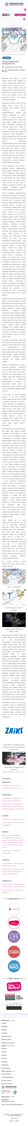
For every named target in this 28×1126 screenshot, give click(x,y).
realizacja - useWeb (14, 1121)
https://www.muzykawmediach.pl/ (15, 772)
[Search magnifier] (25, 10)
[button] (24, 19)
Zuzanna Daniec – (13, 807)
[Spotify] (8, 15)
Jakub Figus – (13, 819)
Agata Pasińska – (13, 872)
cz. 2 (22, 788)
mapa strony (14, 1118)
